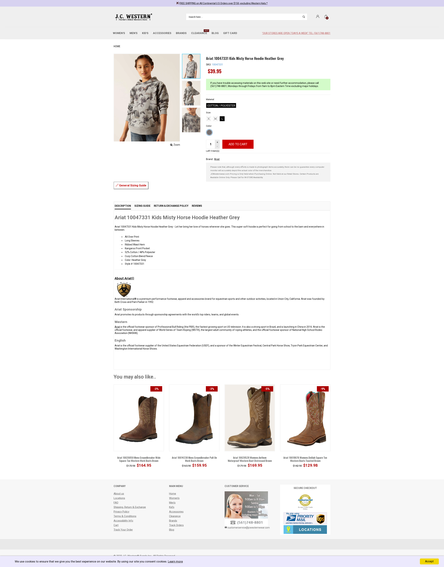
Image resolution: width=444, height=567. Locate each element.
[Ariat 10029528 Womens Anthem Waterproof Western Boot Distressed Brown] (250, 417)
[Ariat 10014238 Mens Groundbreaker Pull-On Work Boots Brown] (194, 417)
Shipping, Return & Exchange (130, 507)
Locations (119, 498)
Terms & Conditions (125, 516)
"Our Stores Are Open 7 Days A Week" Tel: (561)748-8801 (296, 33)
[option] (191, 66)
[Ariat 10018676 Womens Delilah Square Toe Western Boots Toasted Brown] (305, 417)
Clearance (199, 32)
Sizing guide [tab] (142, 205)
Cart (116, 525)
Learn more (175, 561)
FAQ (116, 502)
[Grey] (209, 132)
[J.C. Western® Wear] (133, 17)
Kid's (145, 33)
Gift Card (230, 33)
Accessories (162, 33)
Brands (181, 33)
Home (117, 46)
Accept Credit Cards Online (305, 508)
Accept (429, 561)
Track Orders (176, 525)
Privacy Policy (121, 511)
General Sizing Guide (132, 185)
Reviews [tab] (197, 205)
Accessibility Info (123, 520)
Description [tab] (123, 205)
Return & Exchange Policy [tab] (171, 205)
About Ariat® (124, 278)
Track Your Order (123, 529)
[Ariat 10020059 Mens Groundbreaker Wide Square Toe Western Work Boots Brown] (139, 417)
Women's (119, 33)
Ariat (217, 159)
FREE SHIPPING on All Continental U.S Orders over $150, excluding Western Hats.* (223, 3)
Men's (134, 33)
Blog (215, 33)
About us (119, 493)
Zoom (176, 144)
